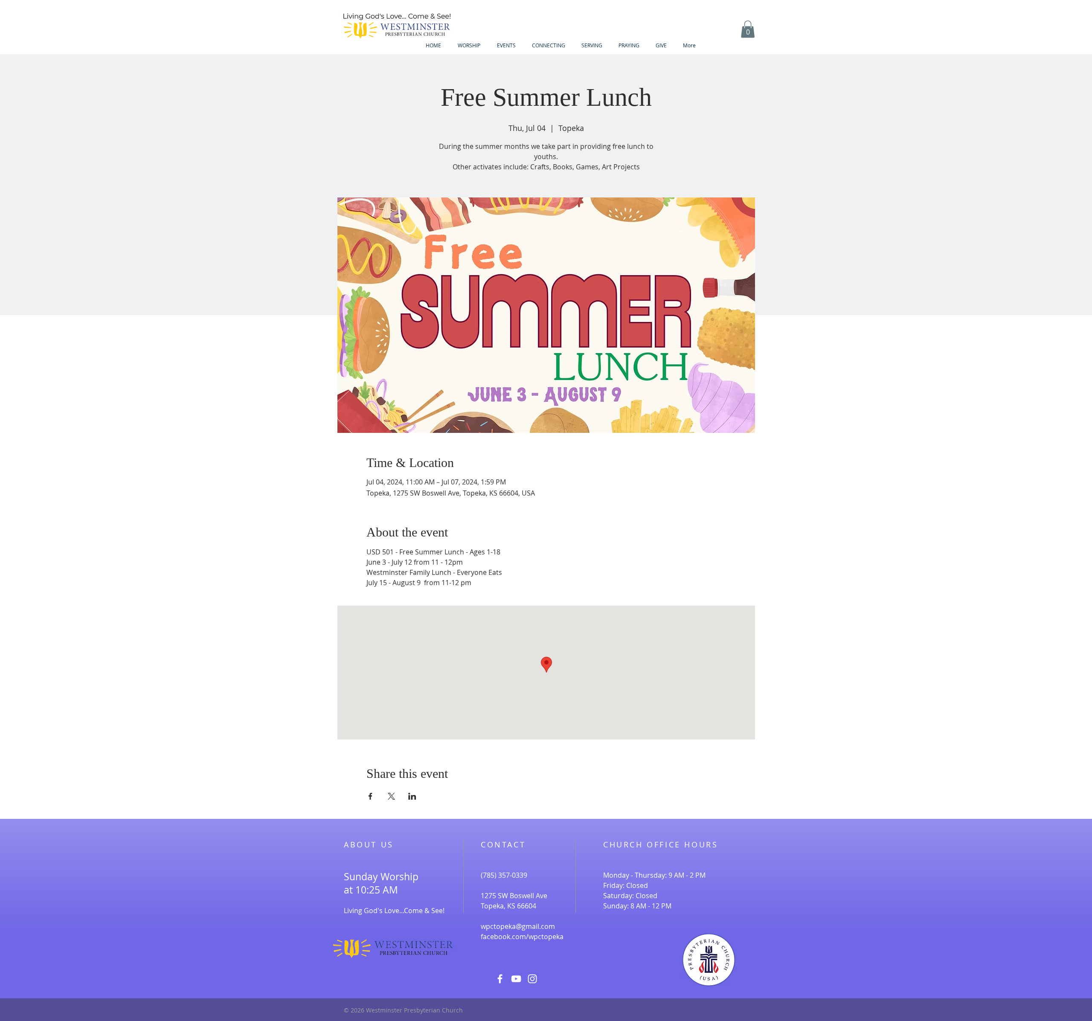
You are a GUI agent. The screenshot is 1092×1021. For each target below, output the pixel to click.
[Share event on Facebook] (370, 796)
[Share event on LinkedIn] (412, 796)
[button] (748, 29)
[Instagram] (532, 979)
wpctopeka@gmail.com (518, 926)
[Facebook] (500, 979)
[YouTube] (516, 979)
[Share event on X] (391, 796)
